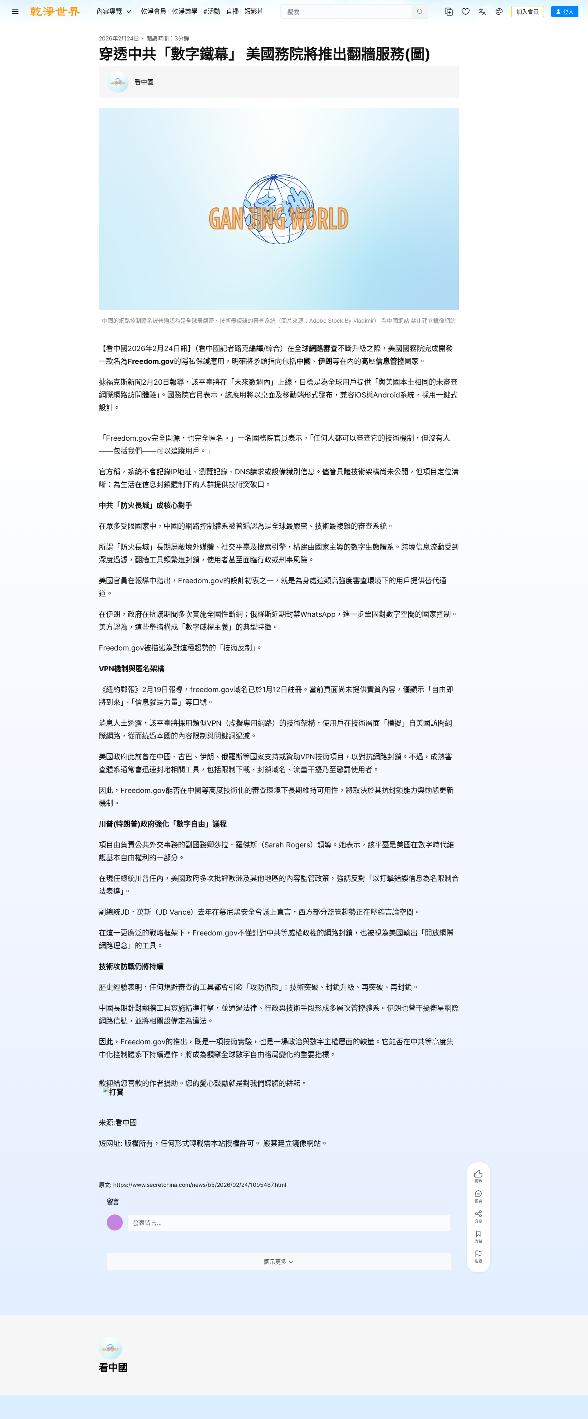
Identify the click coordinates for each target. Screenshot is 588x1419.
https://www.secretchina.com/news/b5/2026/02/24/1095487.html (199, 1184)
